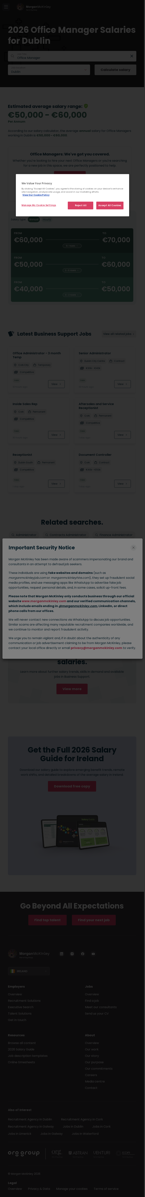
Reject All (80, 205)
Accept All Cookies (109, 205)
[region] (72, 195)
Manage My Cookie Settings (39, 205)
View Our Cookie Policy (35, 195)
